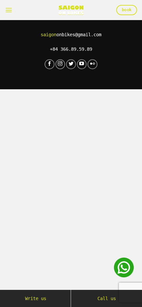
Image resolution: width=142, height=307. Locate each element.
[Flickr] (92, 64)
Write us (35, 298)
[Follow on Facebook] (49, 64)
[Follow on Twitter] (71, 64)
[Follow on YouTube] (82, 64)
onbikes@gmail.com (71, 34)
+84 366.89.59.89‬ (71, 49)
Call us (106, 298)
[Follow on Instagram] (60, 64)
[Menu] (9, 10)
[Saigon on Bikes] (71, 10)
